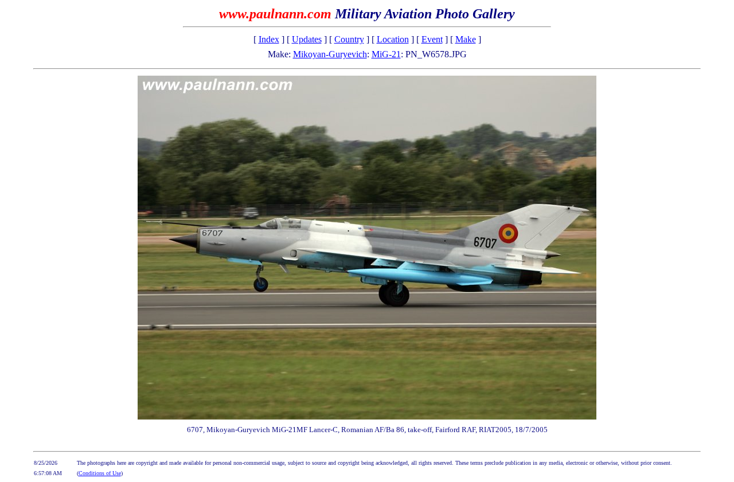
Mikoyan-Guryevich (330, 54)
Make (465, 39)
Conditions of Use (100, 473)
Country (349, 39)
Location (393, 39)
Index (269, 39)
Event (432, 39)
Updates (307, 39)
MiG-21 (386, 54)
